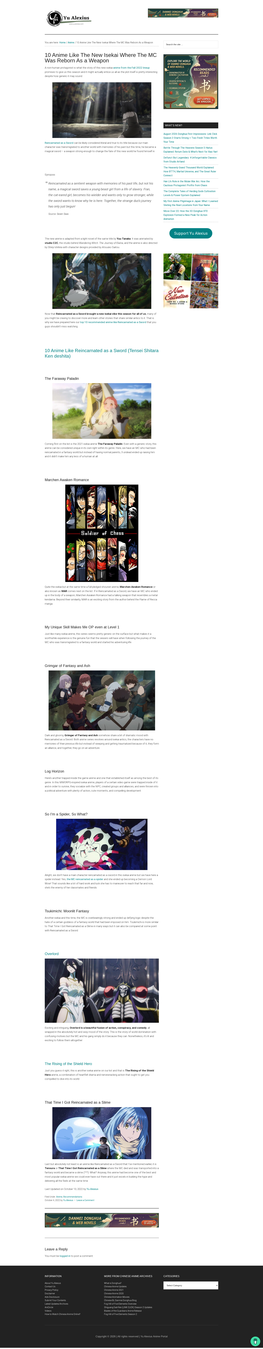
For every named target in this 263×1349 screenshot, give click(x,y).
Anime (59, 1197)
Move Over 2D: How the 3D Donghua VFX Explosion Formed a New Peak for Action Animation (185, 215)
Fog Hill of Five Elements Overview (120, 1304)
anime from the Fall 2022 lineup (131, 67)
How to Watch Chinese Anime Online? (62, 1314)
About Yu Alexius (53, 1283)
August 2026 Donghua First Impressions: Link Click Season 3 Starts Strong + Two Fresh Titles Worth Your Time (190, 137)
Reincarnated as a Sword (59, 142)
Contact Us (50, 1286)
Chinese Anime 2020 (114, 1293)
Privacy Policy (51, 1290)
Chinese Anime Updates (115, 1286)
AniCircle (49, 1307)
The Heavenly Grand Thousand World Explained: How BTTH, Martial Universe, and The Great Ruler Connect (189, 171)
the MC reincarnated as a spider (85, 879)
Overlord (52, 954)
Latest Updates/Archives (56, 1304)
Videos (48, 1311)
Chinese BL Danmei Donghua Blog (120, 1300)
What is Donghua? (112, 1283)
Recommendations (72, 1197)
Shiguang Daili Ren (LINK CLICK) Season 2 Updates (128, 1307)
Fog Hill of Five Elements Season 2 (120, 1314)
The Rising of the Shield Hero (68, 1064)
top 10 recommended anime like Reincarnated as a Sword (113, 322)
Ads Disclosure (52, 1297)
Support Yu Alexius (191, 233)
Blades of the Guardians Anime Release (123, 1311)
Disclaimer (50, 1293)
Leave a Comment (85, 1200)
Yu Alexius (92, 1189)
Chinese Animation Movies (117, 1297)
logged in (65, 1255)
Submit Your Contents (55, 1300)
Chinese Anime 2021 (114, 1290)
